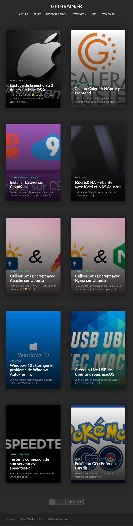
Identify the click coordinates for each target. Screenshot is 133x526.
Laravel (34, 178)
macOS (23, 81)
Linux (78, 84)
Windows (15, 361)
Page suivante (74, 502)
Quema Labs (62, 519)
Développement (56, 14)
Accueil (23, 14)
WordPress (32, 519)
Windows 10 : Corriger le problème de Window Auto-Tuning (31, 370)
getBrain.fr (66, 6)
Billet (37, 14)
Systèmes (79, 14)
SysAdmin (108, 14)
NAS (94, 14)
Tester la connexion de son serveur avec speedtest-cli (29, 464)
